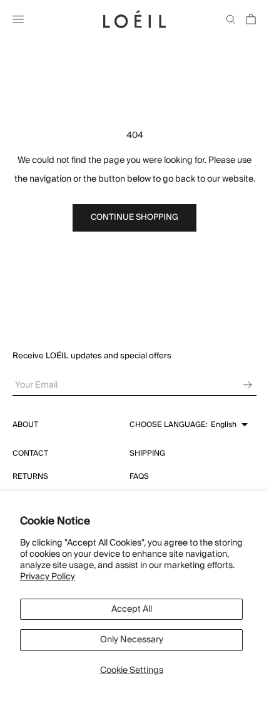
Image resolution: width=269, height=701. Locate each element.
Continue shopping (134, 217)
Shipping (147, 453)
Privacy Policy (47, 576)
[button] (188, 425)
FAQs (139, 476)
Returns (30, 476)
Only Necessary (131, 639)
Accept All (131, 609)
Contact (30, 453)
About (25, 424)
